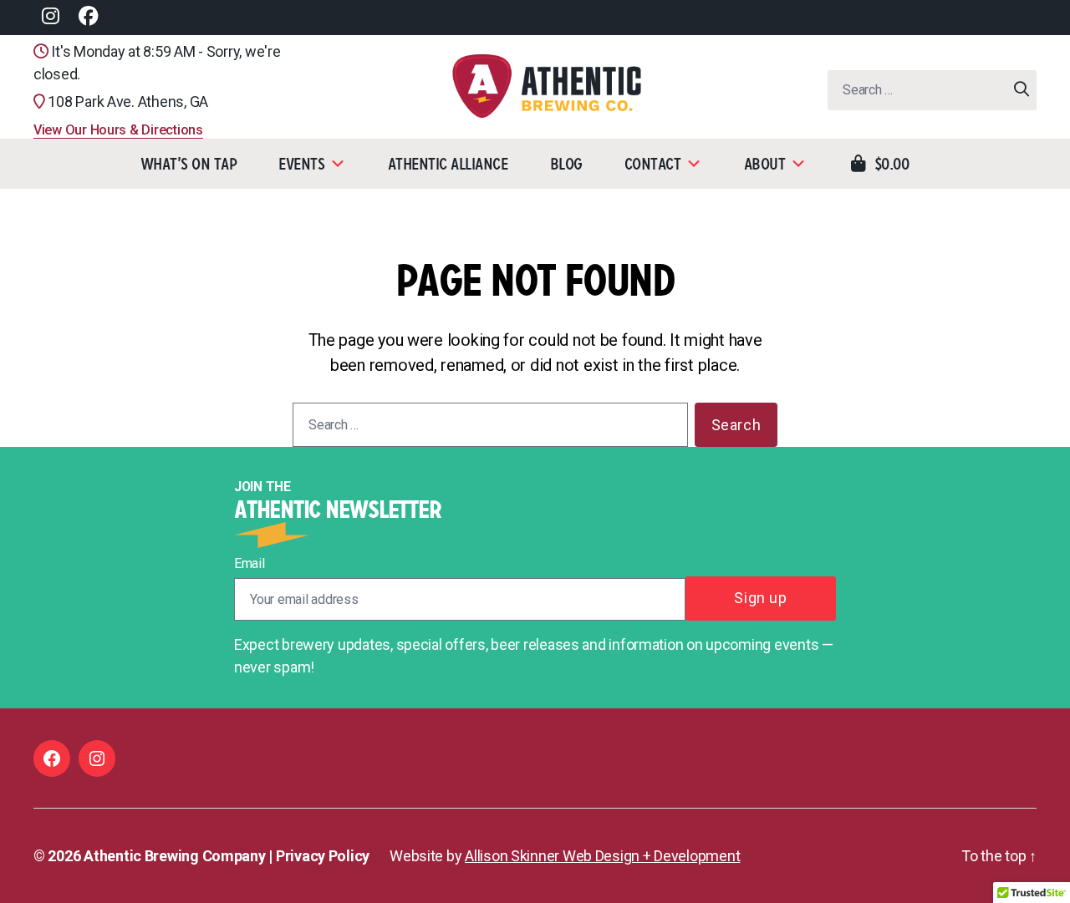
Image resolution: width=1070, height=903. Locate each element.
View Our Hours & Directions (118, 130)
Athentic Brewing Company (175, 856)
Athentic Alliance (448, 164)
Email (249, 563)
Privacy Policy (322, 856)
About (765, 164)
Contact (652, 164)
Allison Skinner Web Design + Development (602, 856)
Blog (566, 164)
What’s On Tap (188, 164)
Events (301, 164)
